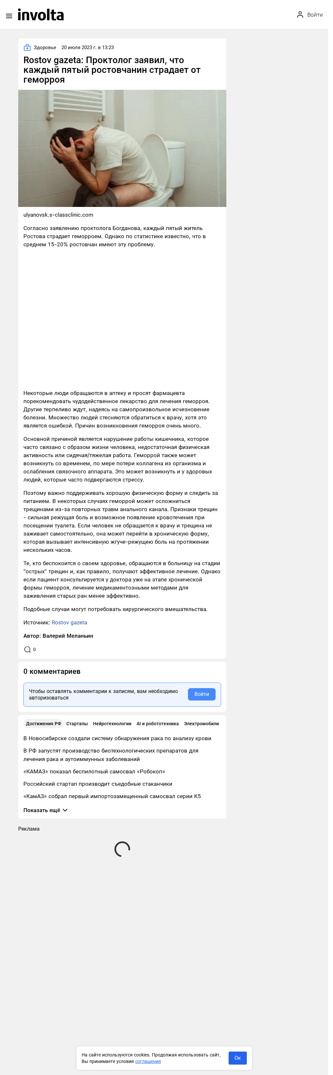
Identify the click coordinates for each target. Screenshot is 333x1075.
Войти (201, 694)
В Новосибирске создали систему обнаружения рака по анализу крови (117, 738)
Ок (237, 1058)
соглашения (148, 1061)
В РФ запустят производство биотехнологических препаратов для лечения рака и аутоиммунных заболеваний (110, 754)
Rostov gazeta (69, 622)
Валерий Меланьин (68, 636)
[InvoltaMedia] (41, 14)
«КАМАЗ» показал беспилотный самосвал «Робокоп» (94, 771)
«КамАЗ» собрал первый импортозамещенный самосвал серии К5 (112, 796)
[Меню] (9, 16)
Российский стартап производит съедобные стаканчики (97, 784)
